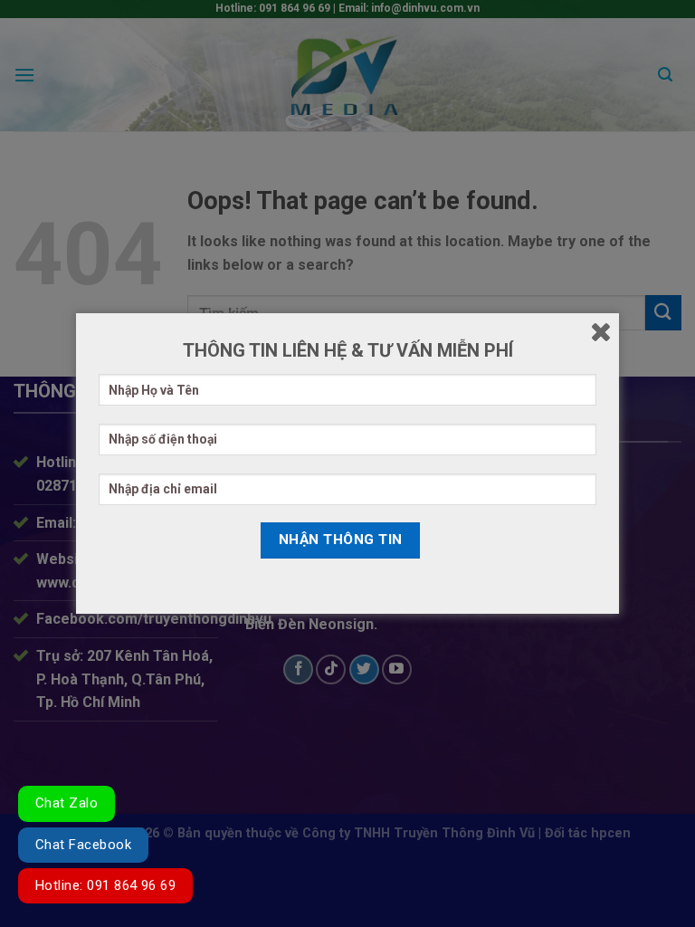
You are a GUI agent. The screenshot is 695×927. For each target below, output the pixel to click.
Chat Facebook (83, 844)
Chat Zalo (66, 803)
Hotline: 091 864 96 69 (105, 885)
